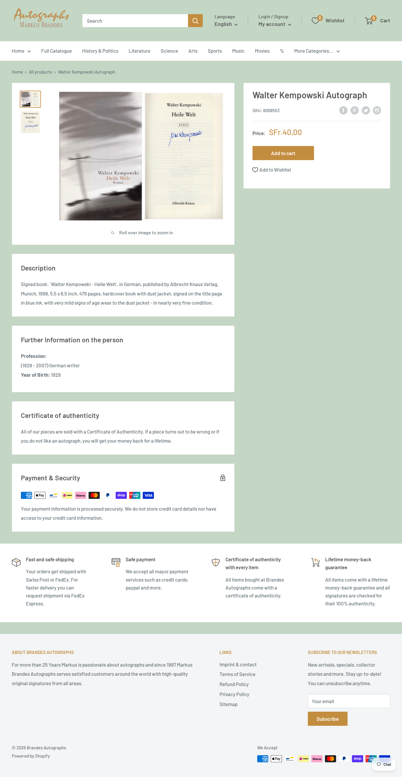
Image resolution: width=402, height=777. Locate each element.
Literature (139, 51)
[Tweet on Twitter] (366, 109)
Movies (262, 51)
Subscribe (328, 719)
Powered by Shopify (31, 755)
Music (238, 51)
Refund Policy (234, 684)
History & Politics (100, 51)
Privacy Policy (234, 694)
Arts (192, 51)
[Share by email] (377, 109)
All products (40, 71)
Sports (215, 51)
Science (169, 51)
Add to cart (283, 153)
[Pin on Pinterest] (354, 109)
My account (272, 24)
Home (18, 51)
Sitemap (228, 704)
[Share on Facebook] (343, 109)
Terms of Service (237, 674)
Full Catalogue (56, 51)
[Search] (195, 20)
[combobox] (135, 20)
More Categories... (313, 51)
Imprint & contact (238, 664)
